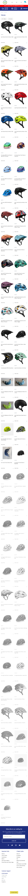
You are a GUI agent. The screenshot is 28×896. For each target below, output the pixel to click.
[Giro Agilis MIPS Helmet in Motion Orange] (7, 476)
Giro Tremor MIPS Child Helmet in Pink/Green (20, 581)
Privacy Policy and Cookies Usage (7, 862)
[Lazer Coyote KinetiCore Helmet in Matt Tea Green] (7, 51)
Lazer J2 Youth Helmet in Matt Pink (20, 722)
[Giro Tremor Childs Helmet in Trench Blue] (21, 547)
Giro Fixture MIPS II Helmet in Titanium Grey (7, 510)
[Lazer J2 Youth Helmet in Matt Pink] (21, 713)
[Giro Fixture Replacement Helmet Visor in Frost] (21, 382)
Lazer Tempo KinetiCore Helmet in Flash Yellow (21, 132)
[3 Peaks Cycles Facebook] (8, 845)
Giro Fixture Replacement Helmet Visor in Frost (21, 392)
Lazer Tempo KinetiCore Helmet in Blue (7, 131)
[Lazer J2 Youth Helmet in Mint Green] (21, 358)
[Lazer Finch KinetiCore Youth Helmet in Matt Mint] (7, 595)
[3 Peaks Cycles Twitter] (12, 845)
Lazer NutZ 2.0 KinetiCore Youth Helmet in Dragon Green (20, 274)
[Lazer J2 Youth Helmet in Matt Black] (7, 736)
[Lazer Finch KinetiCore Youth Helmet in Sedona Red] (7, 240)
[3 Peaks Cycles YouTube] (19, 845)
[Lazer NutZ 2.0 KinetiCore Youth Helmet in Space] (7, 263)
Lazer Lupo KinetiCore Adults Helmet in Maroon (7, 227)
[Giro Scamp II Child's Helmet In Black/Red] (21, 453)
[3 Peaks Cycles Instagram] (16, 845)
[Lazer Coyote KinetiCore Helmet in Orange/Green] (7, 74)
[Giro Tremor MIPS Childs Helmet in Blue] (7, 193)
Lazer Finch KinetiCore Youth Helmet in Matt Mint (7, 605)
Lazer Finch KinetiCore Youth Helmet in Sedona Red (7, 250)
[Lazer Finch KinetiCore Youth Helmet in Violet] (21, 51)
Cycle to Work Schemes (21, 865)
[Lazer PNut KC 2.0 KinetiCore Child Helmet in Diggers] (21, 311)
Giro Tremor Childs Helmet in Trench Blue (20, 558)
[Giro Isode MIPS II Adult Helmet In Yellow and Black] (7, 429)
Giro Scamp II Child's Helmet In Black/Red (19, 463)
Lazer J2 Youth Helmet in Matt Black (6, 746)
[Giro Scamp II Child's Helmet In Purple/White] (7, 807)
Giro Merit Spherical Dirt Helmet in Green (20, 439)
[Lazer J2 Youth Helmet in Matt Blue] (7, 713)
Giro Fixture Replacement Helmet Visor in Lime (7, 416)
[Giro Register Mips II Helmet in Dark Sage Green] (21, 642)
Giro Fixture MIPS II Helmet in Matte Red (20, 747)
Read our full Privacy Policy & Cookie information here (14, 889)
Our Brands (19, 855)
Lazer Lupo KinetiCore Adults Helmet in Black (7, 345)
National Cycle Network (21, 860)
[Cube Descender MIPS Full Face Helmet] (7, 358)
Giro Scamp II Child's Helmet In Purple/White (6, 818)
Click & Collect (4, 855)
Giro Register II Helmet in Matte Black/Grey (6, 629)
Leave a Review (19, 867)
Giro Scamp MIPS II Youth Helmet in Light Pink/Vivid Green (6, 156)
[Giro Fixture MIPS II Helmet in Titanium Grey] (7, 500)
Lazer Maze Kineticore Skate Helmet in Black (20, 416)
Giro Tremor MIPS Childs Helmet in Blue (6, 203)
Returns (3, 858)
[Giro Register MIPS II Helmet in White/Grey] (7, 547)
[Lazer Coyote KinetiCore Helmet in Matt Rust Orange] (21, 74)
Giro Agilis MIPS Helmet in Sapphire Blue (20, 487)
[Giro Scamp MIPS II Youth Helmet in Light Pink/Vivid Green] (7, 145)
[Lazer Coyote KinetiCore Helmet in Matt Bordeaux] (7, 287)
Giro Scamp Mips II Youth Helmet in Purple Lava (20, 156)
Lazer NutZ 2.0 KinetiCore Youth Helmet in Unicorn (20, 605)
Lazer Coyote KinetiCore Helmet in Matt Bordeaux (7, 298)
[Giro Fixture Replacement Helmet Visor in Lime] (7, 405)
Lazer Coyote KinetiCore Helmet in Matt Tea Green (7, 61)
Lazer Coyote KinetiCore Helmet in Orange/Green (6, 85)
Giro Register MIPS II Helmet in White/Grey (6, 558)
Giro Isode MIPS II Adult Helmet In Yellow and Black (6, 439)
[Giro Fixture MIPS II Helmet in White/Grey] (21, 500)
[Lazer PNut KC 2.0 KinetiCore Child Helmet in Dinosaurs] (7, 311)
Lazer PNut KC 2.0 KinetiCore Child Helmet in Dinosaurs (6, 321)
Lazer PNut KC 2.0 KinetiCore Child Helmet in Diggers (20, 321)
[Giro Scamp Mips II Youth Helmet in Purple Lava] (21, 145)
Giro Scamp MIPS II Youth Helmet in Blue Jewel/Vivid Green (20, 179)
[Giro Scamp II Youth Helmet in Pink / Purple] (7, 784)
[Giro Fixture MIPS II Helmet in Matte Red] (21, 736)
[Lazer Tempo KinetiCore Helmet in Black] (7, 27)
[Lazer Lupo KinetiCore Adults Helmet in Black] (7, 334)
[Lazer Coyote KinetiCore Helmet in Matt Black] (21, 193)
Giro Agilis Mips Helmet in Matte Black (7, 675)
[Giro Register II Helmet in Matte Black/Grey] (7, 618)
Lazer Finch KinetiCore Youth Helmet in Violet (21, 61)
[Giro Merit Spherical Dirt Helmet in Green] (21, 429)
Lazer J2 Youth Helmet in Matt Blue (6, 722)
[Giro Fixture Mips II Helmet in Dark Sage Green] (21, 618)
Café (17, 862)
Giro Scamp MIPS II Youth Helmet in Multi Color (6, 179)
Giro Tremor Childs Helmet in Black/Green (5, 581)
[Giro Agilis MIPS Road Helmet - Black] (21, 784)
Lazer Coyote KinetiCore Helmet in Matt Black (21, 203)
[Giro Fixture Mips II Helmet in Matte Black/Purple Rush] (7, 689)
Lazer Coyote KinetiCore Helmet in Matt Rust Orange (21, 85)
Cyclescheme (4, 857)
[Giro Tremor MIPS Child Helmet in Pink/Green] (21, 571)
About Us (18, 853)
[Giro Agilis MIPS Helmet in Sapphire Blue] (21, 476)
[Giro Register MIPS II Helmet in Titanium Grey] (21, 524)
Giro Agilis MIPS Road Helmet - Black (20, 793)
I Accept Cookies (14, 892)
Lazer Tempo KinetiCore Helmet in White (6, 108)
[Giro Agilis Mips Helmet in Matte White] (21, 665)
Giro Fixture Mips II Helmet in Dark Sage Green (21, 629)
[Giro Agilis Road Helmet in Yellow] (7, 760)
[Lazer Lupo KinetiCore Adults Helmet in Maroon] (7, 216)
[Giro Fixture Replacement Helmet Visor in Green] (7, 382)
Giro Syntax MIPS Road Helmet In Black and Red (21, 770)
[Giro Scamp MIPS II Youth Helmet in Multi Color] (7, 169)
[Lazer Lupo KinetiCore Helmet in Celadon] (21, 240)
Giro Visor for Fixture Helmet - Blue (6, 462)
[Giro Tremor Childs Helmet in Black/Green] (7, 571)
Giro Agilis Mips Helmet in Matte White (21, 675)
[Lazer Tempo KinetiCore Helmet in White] (7, 98)
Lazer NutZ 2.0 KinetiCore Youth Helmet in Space (6, 274)
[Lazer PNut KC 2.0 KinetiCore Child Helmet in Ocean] (21, 216)
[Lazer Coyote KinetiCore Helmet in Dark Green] (21, 27)
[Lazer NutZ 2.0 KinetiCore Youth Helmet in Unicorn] (21, 595)
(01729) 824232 (5, 873)
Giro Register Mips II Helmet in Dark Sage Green (20, 652)
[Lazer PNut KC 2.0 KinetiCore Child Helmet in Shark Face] (21, 287)
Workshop (18, 857)
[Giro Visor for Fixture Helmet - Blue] (7, 453)
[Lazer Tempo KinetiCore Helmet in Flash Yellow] (21, 122)
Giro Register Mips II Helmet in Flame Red (7, 652)
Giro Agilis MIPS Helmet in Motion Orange (6, 487)
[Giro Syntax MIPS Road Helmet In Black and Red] (21, 760)
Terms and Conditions (5, 860)
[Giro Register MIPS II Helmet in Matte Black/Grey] (7, 524)
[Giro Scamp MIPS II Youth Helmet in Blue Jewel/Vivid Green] (21, 169)
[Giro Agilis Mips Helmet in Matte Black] (7, 665)
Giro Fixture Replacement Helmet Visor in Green (7, 392)
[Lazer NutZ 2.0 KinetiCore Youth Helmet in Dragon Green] (21, 263)
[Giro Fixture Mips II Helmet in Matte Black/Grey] (21, 334)
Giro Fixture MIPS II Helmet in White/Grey (19, 510)
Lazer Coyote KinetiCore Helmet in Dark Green (21, 37)
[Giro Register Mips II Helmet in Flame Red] (7, 642)
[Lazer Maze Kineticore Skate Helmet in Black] (21, 405)
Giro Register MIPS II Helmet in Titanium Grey (19, 534)
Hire (17, 858)
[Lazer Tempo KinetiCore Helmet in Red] (21, 98)
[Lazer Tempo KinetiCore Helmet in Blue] (7, 122)
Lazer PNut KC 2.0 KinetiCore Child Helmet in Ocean (20, 227)
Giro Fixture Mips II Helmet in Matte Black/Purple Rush (6, 700)
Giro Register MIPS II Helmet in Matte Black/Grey (7, 534)
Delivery (3, 853)
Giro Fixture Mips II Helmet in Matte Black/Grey (20, 345)
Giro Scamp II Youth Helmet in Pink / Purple (7, 794)
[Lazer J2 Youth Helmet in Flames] (21, 689)
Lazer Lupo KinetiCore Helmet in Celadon (20, 250)
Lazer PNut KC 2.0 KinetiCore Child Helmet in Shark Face (20, 298)
